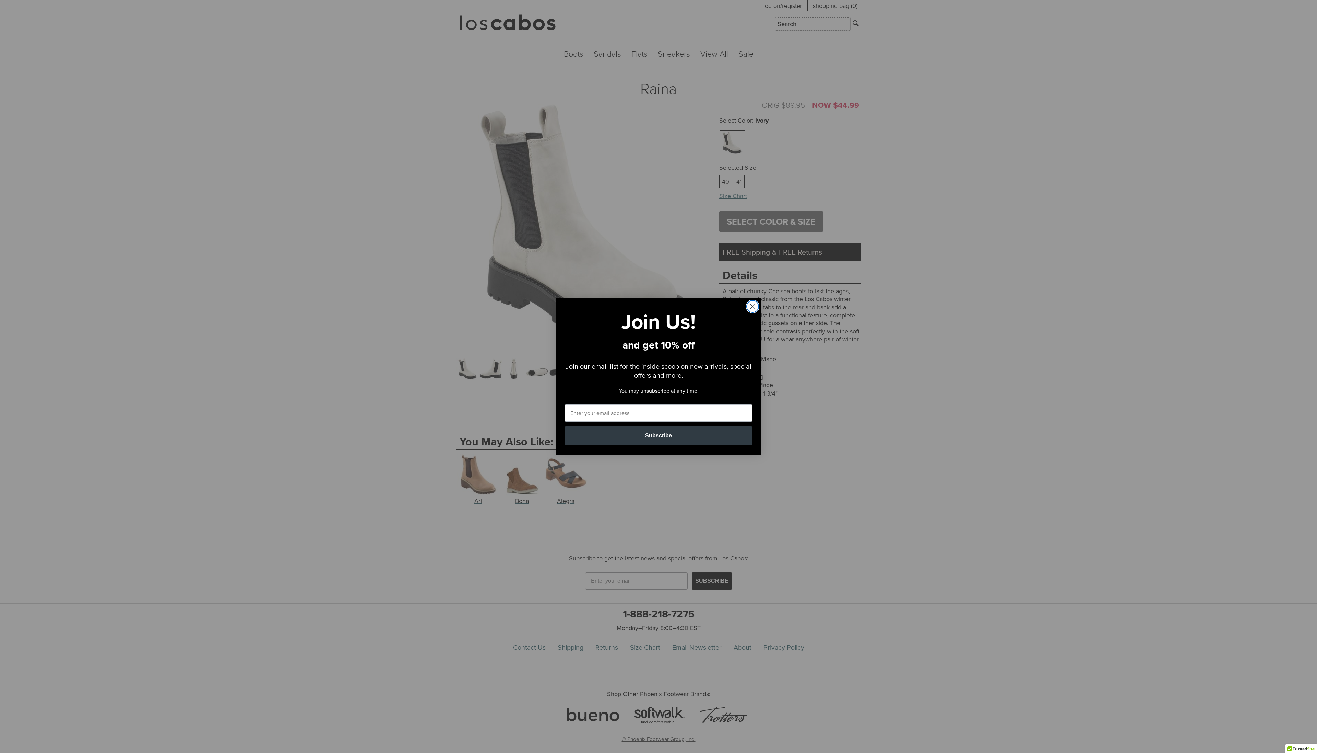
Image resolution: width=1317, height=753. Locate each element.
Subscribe (658, 435)
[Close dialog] (753, 306)
